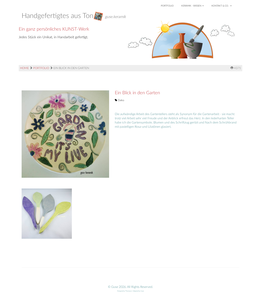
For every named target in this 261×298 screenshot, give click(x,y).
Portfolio (167, 6)
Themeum (128, 291)
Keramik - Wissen (191, 6)
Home (24, 68)
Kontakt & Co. (220, 6)
